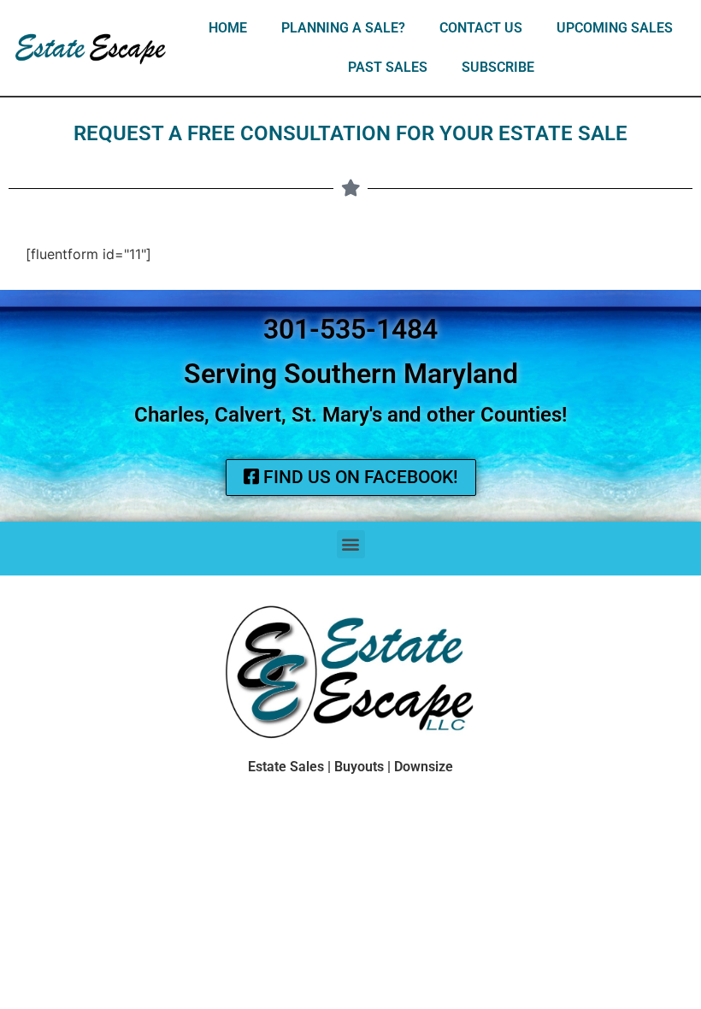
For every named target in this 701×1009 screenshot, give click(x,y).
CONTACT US (480, 28)
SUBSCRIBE (498, 67)
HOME (228, 28)
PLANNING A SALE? (343, 28)
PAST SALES (387, 67)
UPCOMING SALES (615, 28)
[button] (351, 544)
